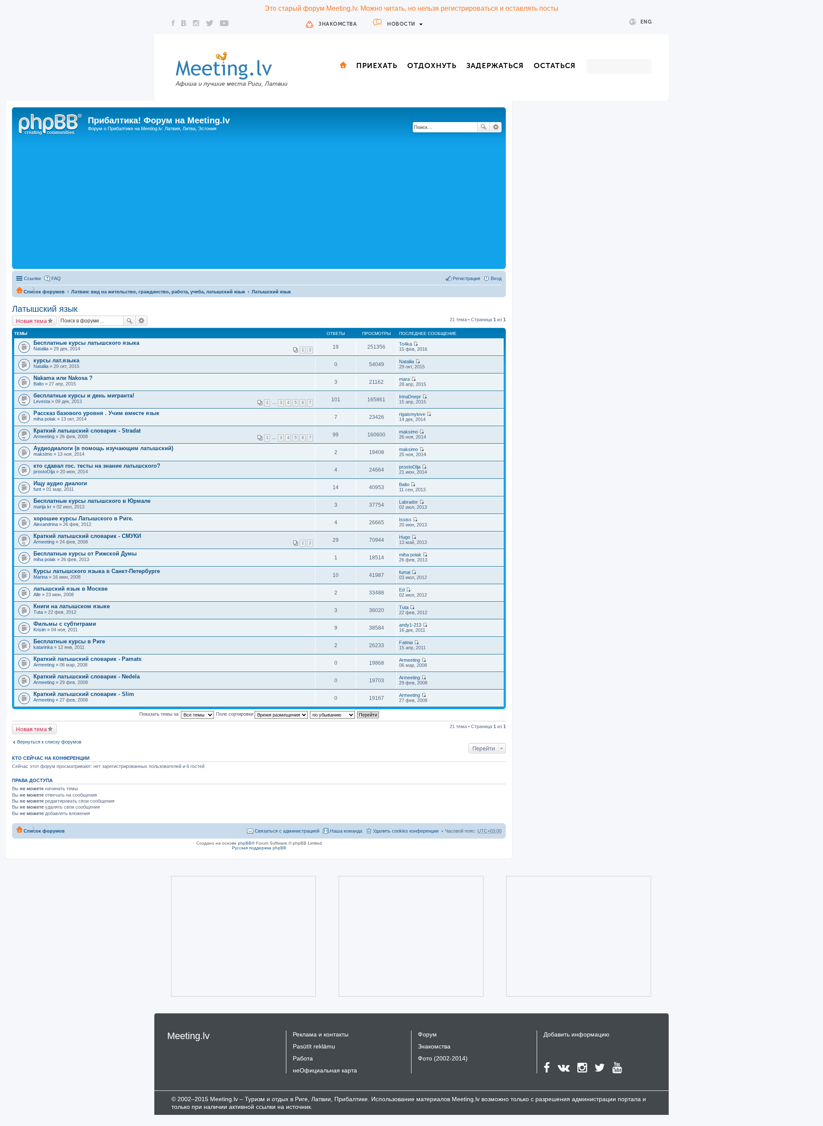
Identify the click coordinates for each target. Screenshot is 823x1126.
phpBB (245, 843)
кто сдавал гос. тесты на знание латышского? (96, 466)
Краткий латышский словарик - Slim (83, 694)
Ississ (405, 519)
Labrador (408, 502)
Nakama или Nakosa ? (63, 378)
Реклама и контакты (320, 1034)
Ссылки (32, 278)
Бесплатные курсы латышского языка (86, 343)
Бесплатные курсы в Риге (69, 641)
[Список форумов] (51, 123)
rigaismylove (412, 414)
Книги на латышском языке (71, 606)
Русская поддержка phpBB (259, 847)
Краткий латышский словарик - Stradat (87, 430)
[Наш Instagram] (196, 23)
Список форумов (44, 291)
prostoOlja (44, 471)
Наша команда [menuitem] (346, 830)
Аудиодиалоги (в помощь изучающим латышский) (103, 448)
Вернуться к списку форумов (49, 741)
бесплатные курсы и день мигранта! (83, 395)
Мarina (40, 576)
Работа (303, 1058)
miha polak (44, 418)
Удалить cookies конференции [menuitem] (406, 830)
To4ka (405, 343)
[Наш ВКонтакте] (183, 23)
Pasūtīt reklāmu (314, 1046)
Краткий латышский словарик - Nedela (86, 676)
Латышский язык (271, 291)
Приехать (376, 65)
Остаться (555, 65)
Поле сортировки (235, 714)
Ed (402, 589)
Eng (646, 22)
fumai (404, 572)
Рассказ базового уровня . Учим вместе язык (96, 413)
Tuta (38, 612)
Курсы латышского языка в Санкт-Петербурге (96, 571)
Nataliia (40, 348)
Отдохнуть (432, 65)
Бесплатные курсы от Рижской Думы (85, 553)
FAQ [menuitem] (56, 278)
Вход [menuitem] (496, 278)
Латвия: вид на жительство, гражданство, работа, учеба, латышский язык (158, 291)
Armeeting (43, 436)
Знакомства (337, 24)
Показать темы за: (160, 714)
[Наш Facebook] (173, 23)
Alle (37, 594)
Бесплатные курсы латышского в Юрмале (91, 501)
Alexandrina (45, 524)
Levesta (41, 401)
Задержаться (495, 65)
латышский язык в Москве (70, 588)
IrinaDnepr (410, 396)
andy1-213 (410, 624)
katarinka (43, 647)
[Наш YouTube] (224, 23)
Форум (427, 1034)
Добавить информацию (577, 1034)
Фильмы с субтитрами (64, 624)
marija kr (42, 506)
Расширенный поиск (496, 127)
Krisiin (39, 629)
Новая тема (31, 321)
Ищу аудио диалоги (60, 483)
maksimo (408, 431)
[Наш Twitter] (209, 23)
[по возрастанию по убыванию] (333, 714)
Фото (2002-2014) (443, 1058)
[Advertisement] (259, 203)
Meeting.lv (188, 1035)
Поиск (483, 127)
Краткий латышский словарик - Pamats (87, 659)
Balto (38, 383)
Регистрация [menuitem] (466, 278)
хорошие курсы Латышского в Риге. (83, 518)
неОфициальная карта (325, 1070)
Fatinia (406, 642)
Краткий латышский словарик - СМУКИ (87, 536)
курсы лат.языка (56, 360)
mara (404, 379)
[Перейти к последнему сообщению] (415, 343)
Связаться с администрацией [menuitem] (287, 830)
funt (37, 489)
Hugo (404, 537)
